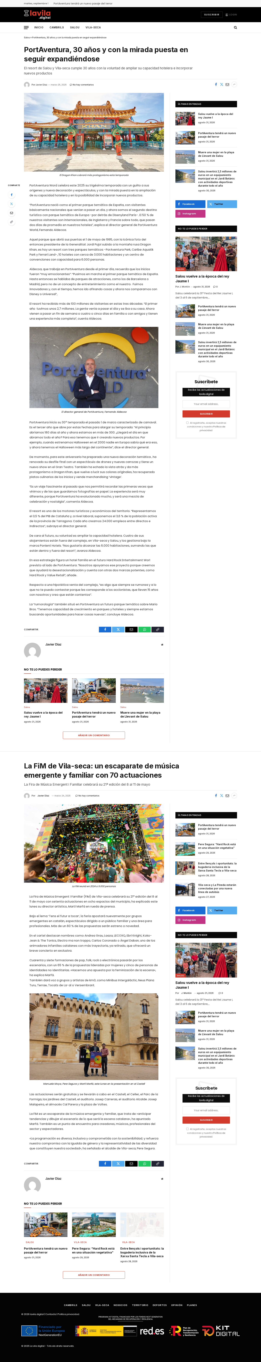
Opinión (176, 1305)
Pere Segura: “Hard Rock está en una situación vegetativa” (93, 1250)
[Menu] (26, 28)
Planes (192, 1305)
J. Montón (186, 993)
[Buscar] (235, 28)
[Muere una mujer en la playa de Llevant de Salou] (142, 690)
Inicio (39, 27)
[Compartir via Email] (227, 84)
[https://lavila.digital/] (37, 14)
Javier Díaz (53, 644)
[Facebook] (11, 194)
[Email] (11, 212)
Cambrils (57, 27)
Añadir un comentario (94, 735)
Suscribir (211, 14)
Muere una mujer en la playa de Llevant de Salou (140, 714)
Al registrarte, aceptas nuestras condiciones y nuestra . (206, 426)
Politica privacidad (68, 1314)
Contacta (50, 1314)
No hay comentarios (88, 795)
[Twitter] (11, 203)
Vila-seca (93, 27)
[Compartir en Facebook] (216, 84)
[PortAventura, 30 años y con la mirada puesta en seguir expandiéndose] (94, 132)
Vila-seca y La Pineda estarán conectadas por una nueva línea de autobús (217, 888)
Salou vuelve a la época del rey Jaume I (43, 714)
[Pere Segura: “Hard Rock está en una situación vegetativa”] (94, 1224)
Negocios (120, 1305)
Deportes (160, 1305)
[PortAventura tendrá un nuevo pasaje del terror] (94, 690)
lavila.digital (37, 1314)
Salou (75, 27)
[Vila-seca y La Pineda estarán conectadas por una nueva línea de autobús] (185, 889)
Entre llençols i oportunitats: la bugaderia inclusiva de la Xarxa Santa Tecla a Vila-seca (142, 1252)
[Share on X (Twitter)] (221, 84)
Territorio (140, 1305)
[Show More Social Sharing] (234, 84)
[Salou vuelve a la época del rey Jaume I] (45, 690)
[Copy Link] (11, 221)
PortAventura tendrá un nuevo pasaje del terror (83, 3)
